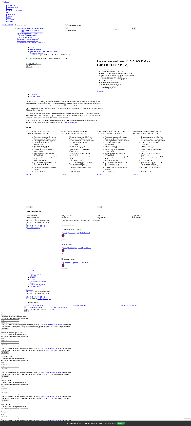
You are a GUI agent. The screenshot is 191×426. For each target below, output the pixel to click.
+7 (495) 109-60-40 (43, 226)
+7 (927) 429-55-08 (83, 233)
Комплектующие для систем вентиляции (31, 42)
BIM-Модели (10, 14)
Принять (120, 423)
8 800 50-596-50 (31, 226)
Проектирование (12, 7)
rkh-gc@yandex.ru (69, 233)
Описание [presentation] (33, 94)
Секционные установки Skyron (27, 41)
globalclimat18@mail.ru (71, 263)
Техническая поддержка (38, 285)
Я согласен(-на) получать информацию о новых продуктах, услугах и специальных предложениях (36, 327)
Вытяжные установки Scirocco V (28, 39)
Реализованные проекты (14, 10)
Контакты (9, 21)
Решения (9, 9)
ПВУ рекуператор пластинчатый (32, 32)
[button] (27, 207)
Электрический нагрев (29, 35)
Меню (6, 2)
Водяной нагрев (26, 37)
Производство (11, 5)
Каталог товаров (35, 274)
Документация (35, 286)
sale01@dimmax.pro (70, 122)
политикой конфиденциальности (52, 325)
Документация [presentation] (35, 96)
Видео (32, 283)
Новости (9, 16)
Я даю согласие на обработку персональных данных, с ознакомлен (37, 325)
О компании (30, 270)
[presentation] (98, 207)
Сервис (8, 12)
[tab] (97, 94)
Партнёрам (10, 19)
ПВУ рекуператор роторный (30, 30)
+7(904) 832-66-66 (87, 263)
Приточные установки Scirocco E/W (29, 34)
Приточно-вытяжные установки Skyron (30, 28)
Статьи (8, 18)
